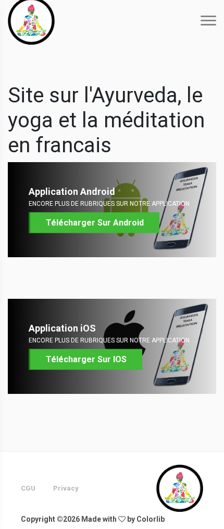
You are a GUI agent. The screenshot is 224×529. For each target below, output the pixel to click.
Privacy (66, 488)
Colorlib (150, 519)
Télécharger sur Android (95, 223)
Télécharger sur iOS (86, 359)
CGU (28, 488)
